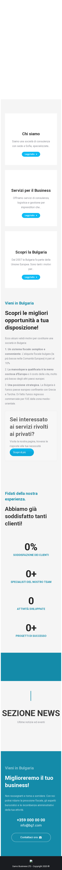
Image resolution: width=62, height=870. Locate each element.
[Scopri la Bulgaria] (31, 244)
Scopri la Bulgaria (31, 252)
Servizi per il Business (31, 190)
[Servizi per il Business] (31, 181)
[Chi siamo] (31, 124)
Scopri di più (19, 452)
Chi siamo (31, 134)
